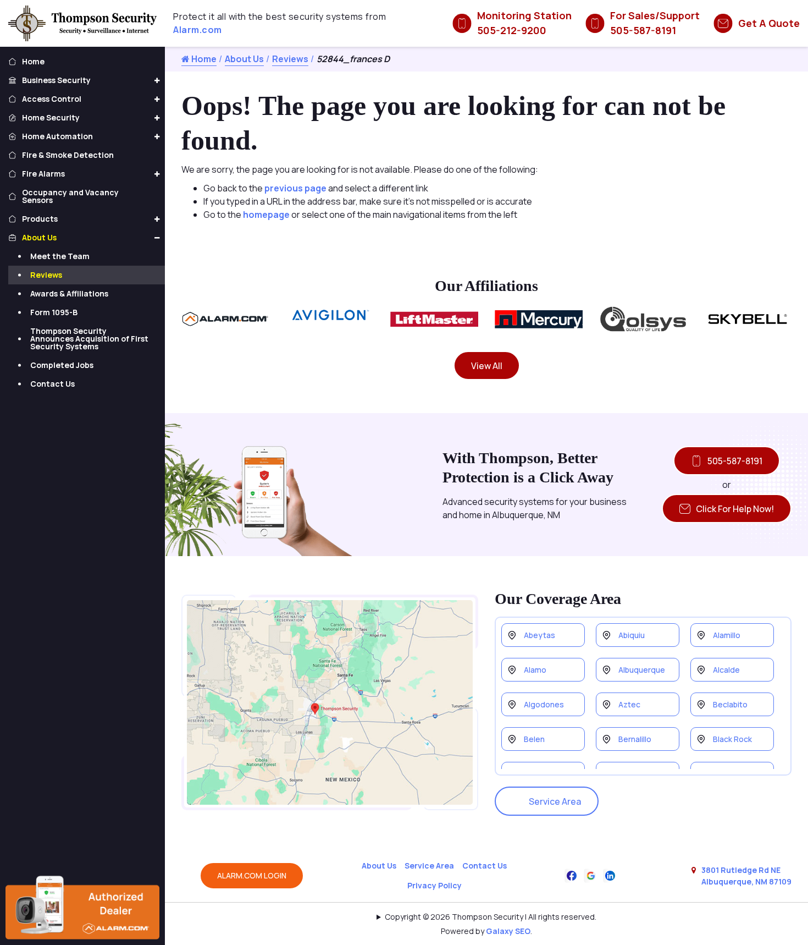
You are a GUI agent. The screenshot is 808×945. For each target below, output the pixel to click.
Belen (534, 739)
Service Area (555, 801)
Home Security (51, 117)
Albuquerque (641, 669)
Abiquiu (631, 635)
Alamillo (726, 635)
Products (40, 218)
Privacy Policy (434, 885)
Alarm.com (197, 30)
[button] (156, 81)
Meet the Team (60, 256)
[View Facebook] (571, 875)
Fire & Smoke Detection (68, 155)
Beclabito (730, 704)
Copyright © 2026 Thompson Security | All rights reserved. (490, 916)
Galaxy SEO (508, 931)
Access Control (51, 99)
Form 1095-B (54, 312)
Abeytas (539, 635)
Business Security (56, 80)
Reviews (290, 59)
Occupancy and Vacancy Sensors (70, 196)
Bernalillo (634, 739)
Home (203, 59)
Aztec (629, 704)
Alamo (535, 669)
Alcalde (726, 669)
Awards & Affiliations (69, 293)
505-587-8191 (734, 461)
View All (486, 366)
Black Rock (732, 739)
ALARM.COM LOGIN (251, 875)
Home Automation (57, 136)
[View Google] (591, 875)
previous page (295, 188)
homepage (266, 214)
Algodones (544, 704)
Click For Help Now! (735, 509)
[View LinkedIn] (610, 875)
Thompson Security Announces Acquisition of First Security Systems (89, 338)
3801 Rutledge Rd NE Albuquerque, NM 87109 (746, 876)
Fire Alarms (43, 173)
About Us (244, 59)
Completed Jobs (61, 365)
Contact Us (484, 865)
